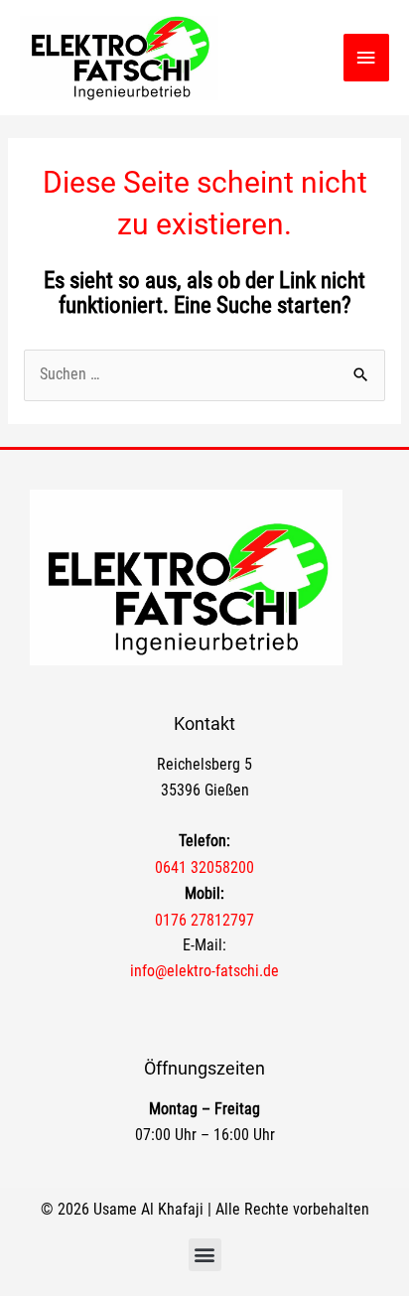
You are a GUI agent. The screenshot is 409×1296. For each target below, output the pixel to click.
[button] (205, 1254)
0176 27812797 (204, 920)
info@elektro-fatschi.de (204, 971)
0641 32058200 (204, 867)
